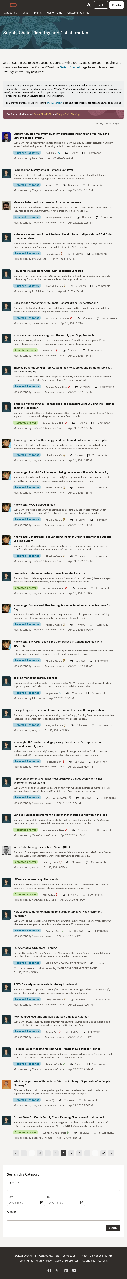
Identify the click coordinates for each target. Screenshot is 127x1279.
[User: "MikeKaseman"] (6, 745)
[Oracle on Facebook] (49, 1270)
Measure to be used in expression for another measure (47, 202)
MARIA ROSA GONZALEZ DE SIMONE (66, 963)
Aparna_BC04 (53, 930)
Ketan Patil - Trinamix (57, 318)
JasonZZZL (49, 350)
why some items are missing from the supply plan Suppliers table (54, 335)
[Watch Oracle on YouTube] (74, 1270)
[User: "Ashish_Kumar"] (6, 850)
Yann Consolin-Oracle (44, 323)
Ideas (25, 12)
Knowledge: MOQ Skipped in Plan (34, 504)
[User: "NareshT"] (6, 173)
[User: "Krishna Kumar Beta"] (6, 370)
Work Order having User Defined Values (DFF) (42, 847)
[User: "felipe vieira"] (6, 681)
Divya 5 (36, 730)
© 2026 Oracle (23, 1255)
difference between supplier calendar (37, 879)
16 (87, 1153)
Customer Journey (78, 12)
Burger (35, 867)
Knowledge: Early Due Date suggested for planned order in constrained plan (61, 440)
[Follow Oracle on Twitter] (57, 1270)
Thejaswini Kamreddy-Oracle (48, 190)
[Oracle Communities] (89, 5)
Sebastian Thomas (42, 802)
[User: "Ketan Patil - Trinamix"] (6, 306)
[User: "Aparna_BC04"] (6, 915)
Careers (103, 1260)
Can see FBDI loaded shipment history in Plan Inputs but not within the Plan (60, 814)
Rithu (48, 1100)
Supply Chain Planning (68, 114)
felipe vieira (52, 693)
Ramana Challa (54, 1064)
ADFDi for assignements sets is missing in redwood (45, 984)
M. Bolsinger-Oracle (43, 291)
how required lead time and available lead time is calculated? (51, 1016)
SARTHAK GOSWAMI (57, 797)
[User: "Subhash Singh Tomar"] (6, 1120)
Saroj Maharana (54, 286)
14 (71, 1153)
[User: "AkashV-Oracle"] (6, 443)
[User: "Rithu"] (6, 1084)
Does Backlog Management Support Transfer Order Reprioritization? (56, 303)
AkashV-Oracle (54, 455)
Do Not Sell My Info (101, 1255)
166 (103, 1153)
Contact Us (69, 1255)
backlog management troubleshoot (35, 677)
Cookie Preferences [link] (66, 1260)
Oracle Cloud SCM (43, 114)
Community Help (49, 1255)
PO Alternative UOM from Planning (35, 948)
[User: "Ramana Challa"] (6, 1052)
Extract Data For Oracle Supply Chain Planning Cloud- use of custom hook (59, 1117)
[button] (109, 123)
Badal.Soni (51, 153)
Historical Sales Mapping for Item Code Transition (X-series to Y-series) (57, 1048)
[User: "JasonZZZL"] (6, 338)
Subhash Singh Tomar (54, 1132)
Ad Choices (88, 1260)
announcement (54, 102)
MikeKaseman (53, 761)
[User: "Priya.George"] (6, 237)
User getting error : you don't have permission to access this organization (59, 710)
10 (40, 1153)
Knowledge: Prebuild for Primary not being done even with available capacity (61, 472)
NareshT (50, 185)
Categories (10, 12)
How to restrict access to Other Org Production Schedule (48, 270)
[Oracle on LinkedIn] (66, 1270)
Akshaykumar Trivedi (57, 217)
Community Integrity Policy (36, 1260)
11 (47, 1153)
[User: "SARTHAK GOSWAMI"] (6, 782)
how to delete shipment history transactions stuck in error (49, 573)
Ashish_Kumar (51, 862)
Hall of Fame (54, 12)
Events (38, 12)
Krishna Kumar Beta (56, 386)
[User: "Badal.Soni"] (6, 137)
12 (56, 1153)
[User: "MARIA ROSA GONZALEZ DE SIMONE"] (6, 951)
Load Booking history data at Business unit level (43, 170)
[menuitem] (101, 5)
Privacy (83, 1255)
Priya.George (53, 253)
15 (79, 1153)
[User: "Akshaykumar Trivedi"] (6, 205)
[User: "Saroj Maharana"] (6, 274)
